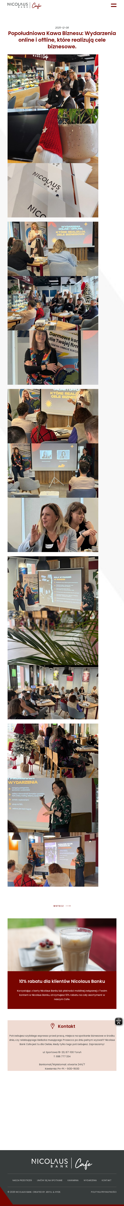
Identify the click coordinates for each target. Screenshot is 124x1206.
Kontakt (106, 1180)
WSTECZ (58, 906)
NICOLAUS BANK (24, 1191)
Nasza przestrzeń (22, 1180)
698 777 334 (63, 1056)
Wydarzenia (90, 1180)
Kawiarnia (73, 1180)
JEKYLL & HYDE (53, 1191)
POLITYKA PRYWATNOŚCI (103, 1191)
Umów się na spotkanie (49, 1180)
